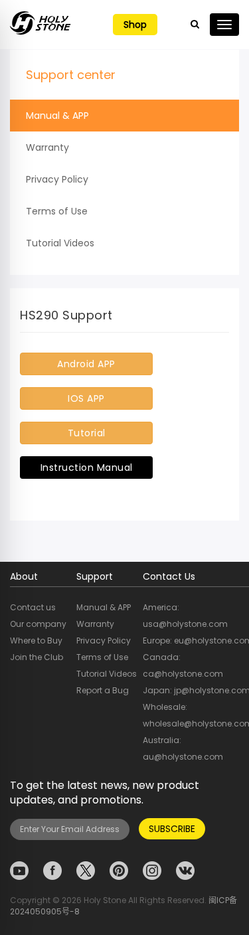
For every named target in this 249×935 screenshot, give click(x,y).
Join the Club (36, 657)
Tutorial (87, 433)
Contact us (33, 607)
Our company (38, 624)
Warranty (47, 147)
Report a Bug (102, 690)
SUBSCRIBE (172, 828)
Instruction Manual (87, 467)
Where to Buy (36, 640)
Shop (135, 24)
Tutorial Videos (60, 243)
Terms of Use (57, 211)
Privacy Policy (57, 179)
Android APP (86, 364)
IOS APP (86, 398)
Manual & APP (57, 115)
